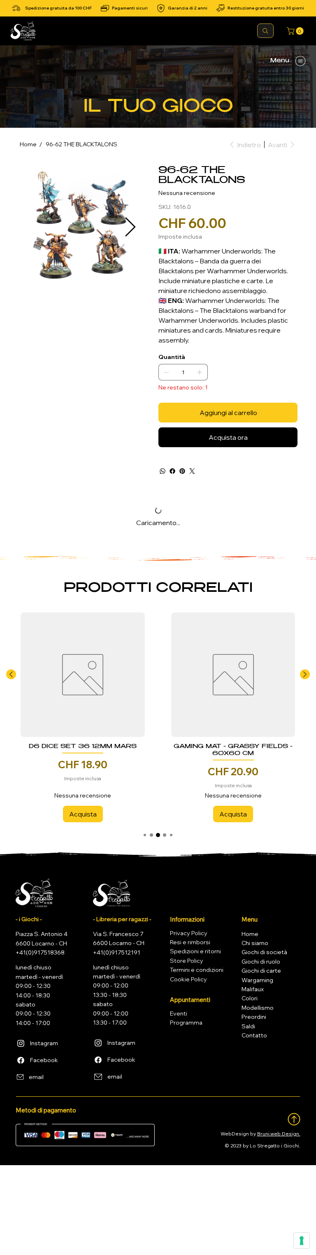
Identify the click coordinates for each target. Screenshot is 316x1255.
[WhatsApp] (162, 471)
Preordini (254, 1016)
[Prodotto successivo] (305, 674)
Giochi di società (264, 952)
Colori (250, 998)
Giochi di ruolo (261, 961)
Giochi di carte (261, 970)
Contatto (254, 1035)
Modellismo (258, 1007)
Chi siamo (255, 943)
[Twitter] (192, 471)
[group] (157, 717)
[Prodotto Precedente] (11, 674)
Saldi (248, 1026)
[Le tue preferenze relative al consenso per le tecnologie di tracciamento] (301, 1240)
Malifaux (253, 989)
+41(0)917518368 (40, 952)
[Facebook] (172, 471)
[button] (296, 31)
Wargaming (257, 980)
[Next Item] (130, 227)
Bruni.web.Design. (278, 1134)
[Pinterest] (182, 471)
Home (250, 934)
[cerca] (265, 30)
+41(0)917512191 (116, 952)
